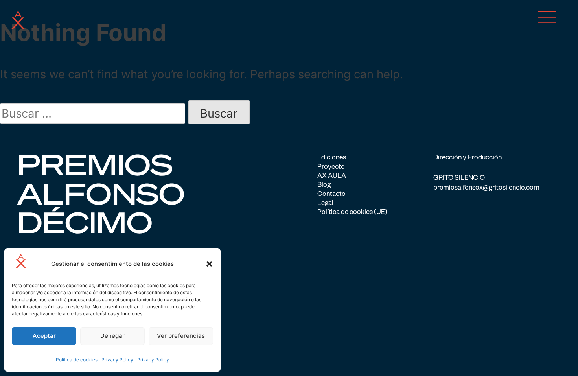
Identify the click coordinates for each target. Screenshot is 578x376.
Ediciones (331, 158)
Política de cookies (77, 360)
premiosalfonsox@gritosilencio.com (486, 188)
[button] (209, 264)
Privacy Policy (117, 360)
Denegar (112, 335)
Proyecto (331, 167)
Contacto (331, 195)
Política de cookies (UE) (352, 213)
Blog (324, 186)
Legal (325, 204)
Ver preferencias (181, 335)
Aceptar (44, 335)
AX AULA (331, 177)
